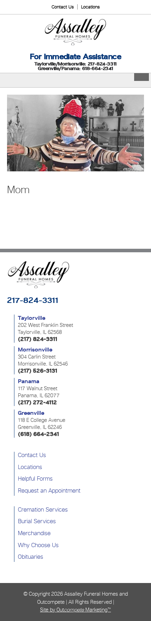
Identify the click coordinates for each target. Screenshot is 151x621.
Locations (90, 6)
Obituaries (30, 556)
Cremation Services (43, 509)
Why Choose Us (38, 545)
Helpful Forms (35, 478)
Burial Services (37, 521)
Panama (28, 381)
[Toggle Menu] (141, 77)
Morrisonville (35, 350)
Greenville (31, 413)
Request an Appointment (49, 490)
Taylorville (31, 318)
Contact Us (63, 6)
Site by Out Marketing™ (75, 610)
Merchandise (34, 533)
